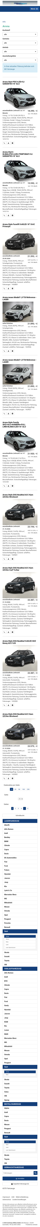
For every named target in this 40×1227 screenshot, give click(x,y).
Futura (6, 870)
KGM (6, 1022)
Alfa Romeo (8, 829)
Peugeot (7, 919)
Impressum (6, 1197)
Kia (5, 886)
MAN (6, 1034)
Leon (7, 944)
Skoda (6, 952)
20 (15, 789)
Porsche (7, 923)
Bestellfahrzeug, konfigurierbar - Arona (20, 111)
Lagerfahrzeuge (11, 821)
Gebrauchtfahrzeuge (14, 1167)
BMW (6, 841)
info (4, 22)
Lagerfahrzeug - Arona (20, 322)
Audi (6, 833)
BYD (5, 981)
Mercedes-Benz (10, 895)
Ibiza (7, 942)
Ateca (7, 939)
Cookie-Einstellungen (19, 1199)
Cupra (6, 850)
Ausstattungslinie (9, 56)
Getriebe (6, 39)
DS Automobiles (10, 858)
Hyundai (7, 874)
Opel (6, 915)
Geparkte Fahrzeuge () (21, 1184)
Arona (7, 936)
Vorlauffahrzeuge (12, 969)
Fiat (5, 862)
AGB (12, 1197)
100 (23, 789)
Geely (6, 1005)
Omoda (7, 911)
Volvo (6, 1092)
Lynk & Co (8, 890)
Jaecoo (7, 878)
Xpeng (6, 1100)
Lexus (6, 1030)
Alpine (6, 1108)
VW (5, 965)
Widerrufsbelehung (22, 1197)
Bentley (7, 837)
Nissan (6, 907)
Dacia (6, 854)
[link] (4, 143)
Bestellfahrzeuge (12, 1104)
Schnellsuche (20, 815)
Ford (6, 866)
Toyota (6, 961)
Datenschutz (7, 1199)
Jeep (6, 882)
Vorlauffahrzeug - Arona (20, 255)
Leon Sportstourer (10, 947)
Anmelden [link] (21, 1178)
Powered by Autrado (31, 1224)
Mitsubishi (8, 903)
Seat (6, 931)
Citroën (7, 845)
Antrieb (5, 47)
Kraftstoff (6, 30)
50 (19, 789)
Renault (7, 927)
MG (5, 899)
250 (28, 789)
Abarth (6, 825)
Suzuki (6, 956)
